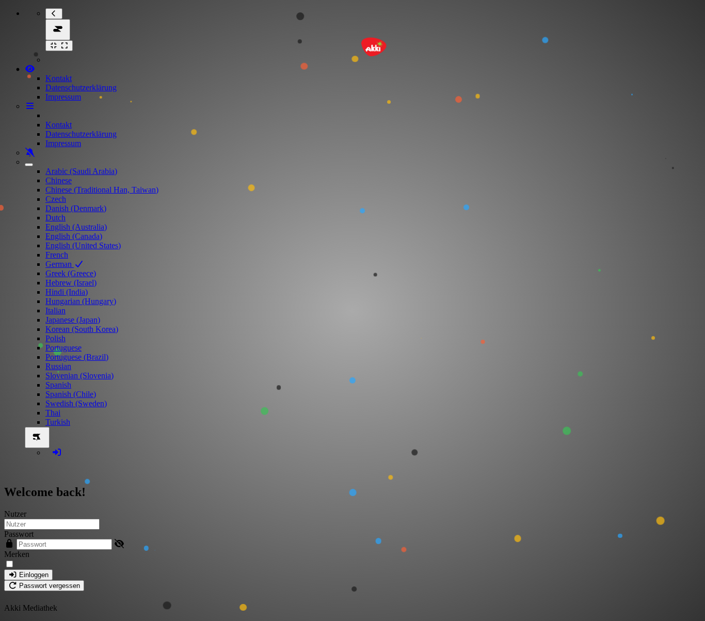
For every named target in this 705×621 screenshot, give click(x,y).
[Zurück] (53, 13)
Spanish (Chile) (70, 394)
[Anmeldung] (56, 452)
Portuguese (63, 347)
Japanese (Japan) (72, 319)
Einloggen (33, 575)
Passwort (19, 534)
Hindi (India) (66, 292)
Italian (55, 310)
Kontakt (58, 78)
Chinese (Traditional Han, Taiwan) (101, 189)
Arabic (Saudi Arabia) (81, 171)
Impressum (63, 96)
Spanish (58, 384)
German (59, 264)
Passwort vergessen (48, 586)
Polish (55, 338)
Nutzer (15, 513)
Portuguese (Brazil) (76, 357)
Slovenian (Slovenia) (79, 375)
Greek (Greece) (70, 273)
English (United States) (83, 245)
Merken (16, 554)
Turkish (57, 422)
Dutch (55, 217)
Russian (58, 366)
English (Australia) (76, 226)
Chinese (58, 180)
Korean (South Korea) (81, 329)
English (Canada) (73, 236)
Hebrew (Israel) (71, 282)
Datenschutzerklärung (81, 87)
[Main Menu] (57, 29)
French (56, 254)
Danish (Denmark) (75, 208)
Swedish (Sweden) (76, 403)
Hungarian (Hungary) (80, 301)
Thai (52, 412)
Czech (55, 199)
